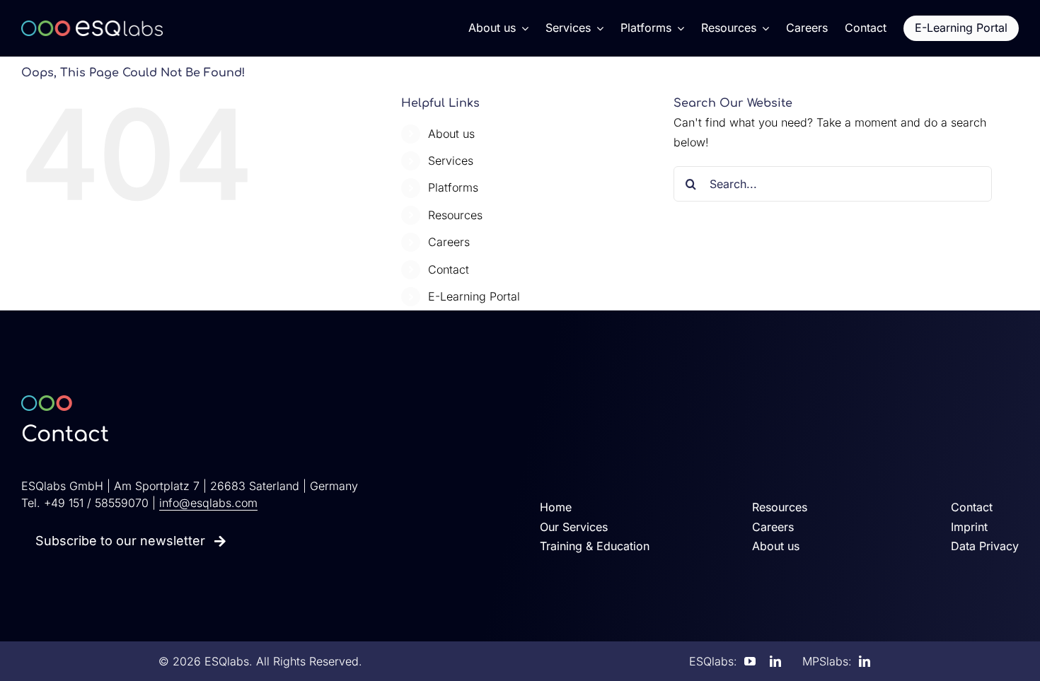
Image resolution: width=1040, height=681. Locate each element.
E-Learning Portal (474, 296)
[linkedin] (775, 661)
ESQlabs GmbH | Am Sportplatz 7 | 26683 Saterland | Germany (189, 486)
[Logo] (92, 26)
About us (451, 134)
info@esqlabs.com (208, 503)
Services (450, 160)
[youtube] (750, 661)
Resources (455, 215)
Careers (449, 242)
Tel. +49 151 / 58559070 (85, 503)
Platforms (453, 187)
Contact (448, 269)
